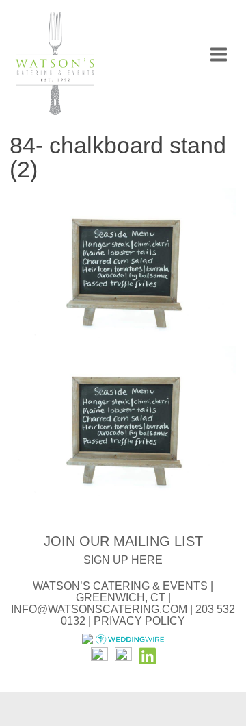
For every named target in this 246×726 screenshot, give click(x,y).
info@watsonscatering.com (99, 609)
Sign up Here (123, 560)
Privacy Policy (139, 621)
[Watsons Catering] (54, 65)
